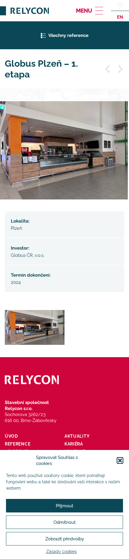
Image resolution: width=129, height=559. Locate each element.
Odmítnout (64, 522)
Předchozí (108, 69)
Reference (17, 444)
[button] (120, 460)
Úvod (11, 436)
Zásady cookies (61, 551)
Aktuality (76, 436)
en (120, 17)
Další (120, 69)
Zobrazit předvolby (64, 539)
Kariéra (73, 444)
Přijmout (64, 506)
